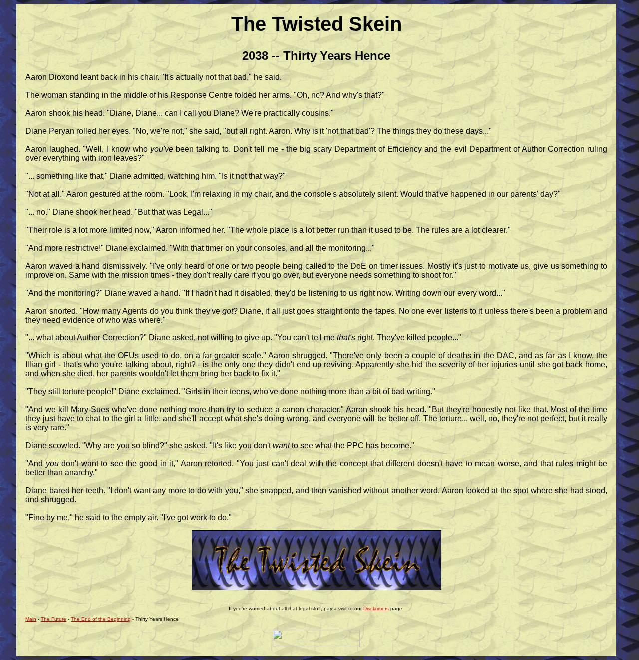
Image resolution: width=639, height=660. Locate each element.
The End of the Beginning (101, 619)
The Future (53, 619)
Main (30, 619)
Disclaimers (376, 608)
